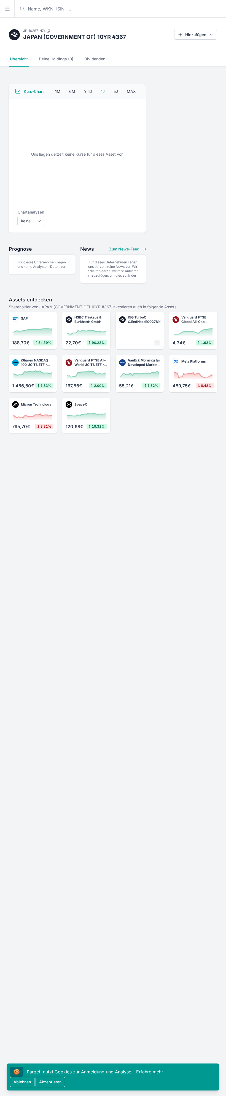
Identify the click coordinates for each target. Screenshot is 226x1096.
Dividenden (94, 58)
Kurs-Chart (33, 91)
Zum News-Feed (125, 249)
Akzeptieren (50, 1081)
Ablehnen (22, 1081)
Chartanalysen (31, 212)
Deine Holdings (56, 58)
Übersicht (19, 58)
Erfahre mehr (149, 1072)
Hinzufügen (195, 34)
